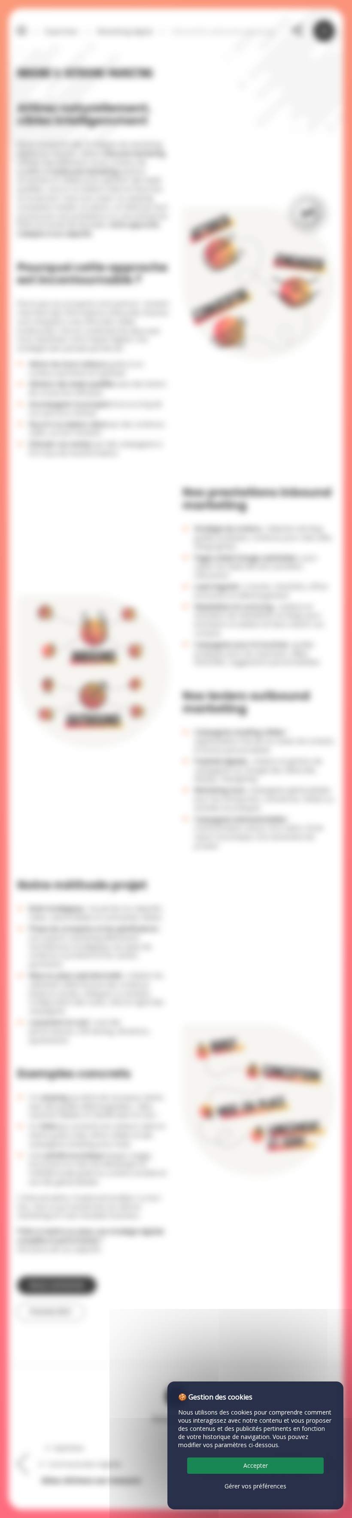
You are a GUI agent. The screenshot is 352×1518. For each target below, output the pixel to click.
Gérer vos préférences (255, 1486)
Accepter (255, 1465)
